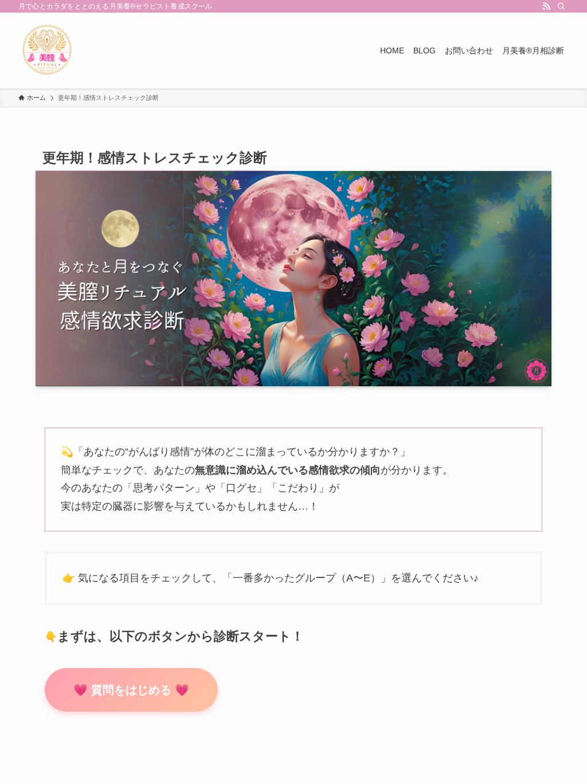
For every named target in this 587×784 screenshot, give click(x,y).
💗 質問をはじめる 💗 (131, 690)
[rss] (546, 6)
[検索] (561, 6)
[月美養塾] (47, 50)
